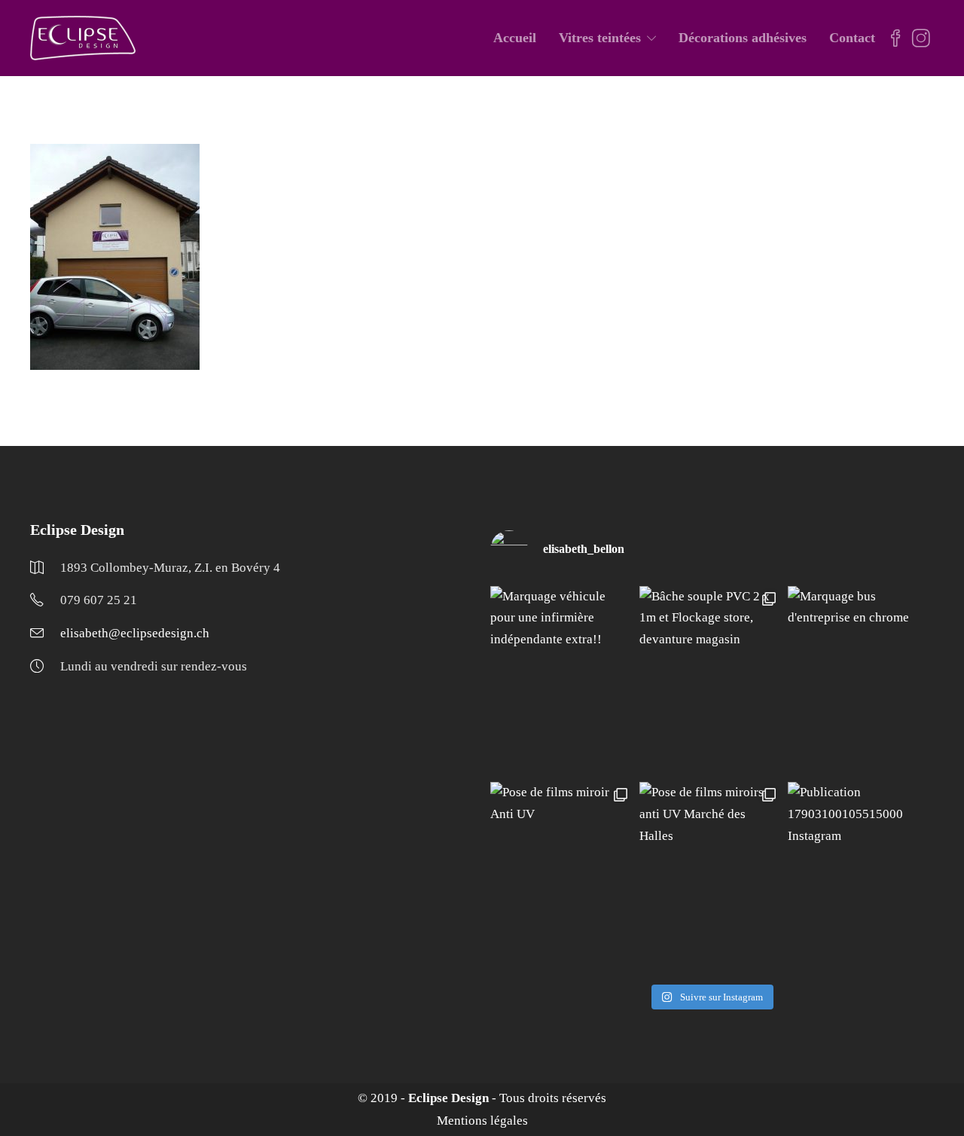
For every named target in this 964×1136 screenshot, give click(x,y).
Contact (852, 37)
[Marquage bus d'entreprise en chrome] (859, 681)
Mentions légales (482, 1120)
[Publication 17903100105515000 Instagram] (859, 877)
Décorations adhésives (743, 37)
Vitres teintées (600, 37)
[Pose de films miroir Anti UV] (561, 877)
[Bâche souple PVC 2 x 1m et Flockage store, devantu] (710, 681)
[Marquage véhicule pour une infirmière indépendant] (561, 681)
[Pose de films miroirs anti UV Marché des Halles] (710, 877)
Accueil (514, 37)
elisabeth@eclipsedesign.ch (134, 633)
